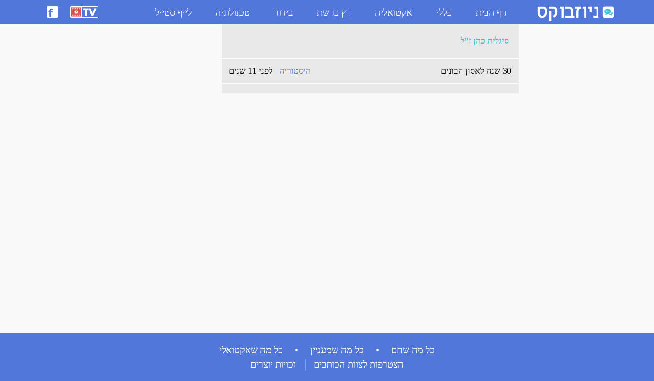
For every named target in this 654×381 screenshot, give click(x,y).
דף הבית (491, 12)
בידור (283, 12)
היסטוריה (295, 71)
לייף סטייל (173, 12)
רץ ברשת (334, 12)
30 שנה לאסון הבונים (476, 71)
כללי (444, 12)
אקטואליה (393, 12)
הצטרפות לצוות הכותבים (359, 364)
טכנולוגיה (232, 12)
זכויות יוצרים (273, 364)
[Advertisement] (561, 172)
